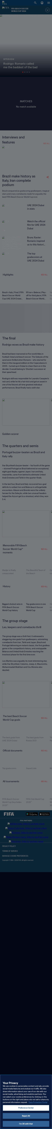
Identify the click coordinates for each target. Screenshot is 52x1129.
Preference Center (26, 1108)
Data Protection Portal (38, 1102)
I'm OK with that (26, 1124)
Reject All (26, 1116)
